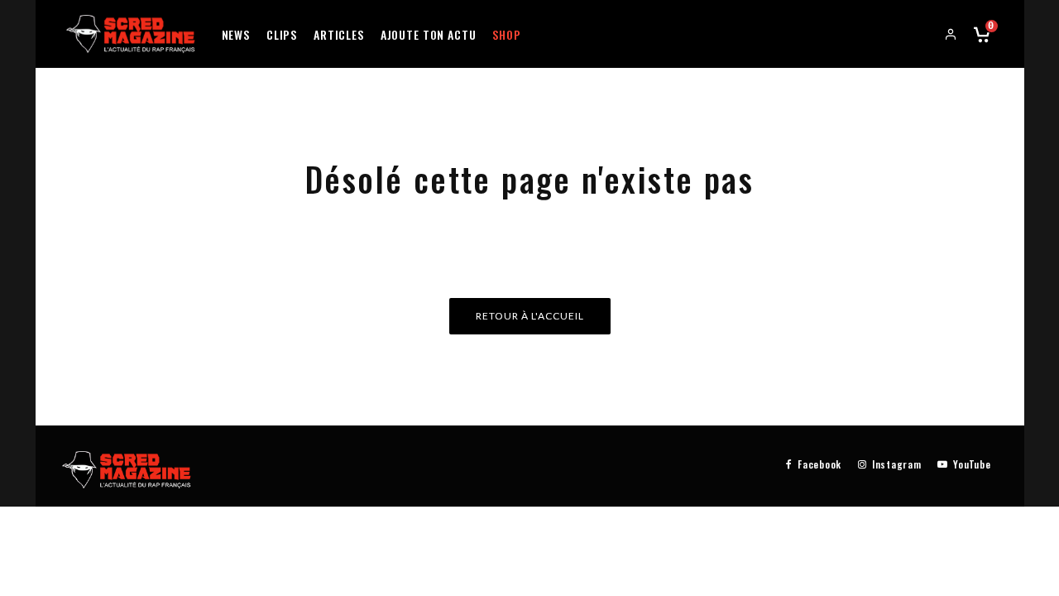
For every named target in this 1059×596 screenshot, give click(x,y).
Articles (339, 34)
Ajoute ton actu (429, 34)
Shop (506, 34)
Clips (281, 34)
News (236, 34)
